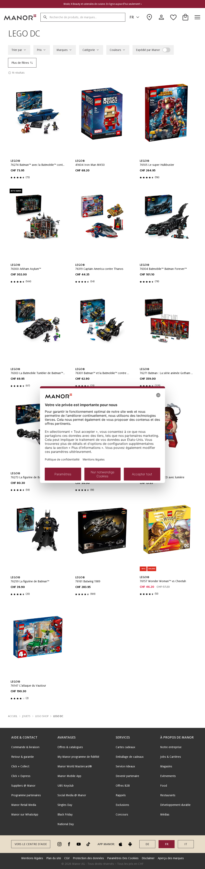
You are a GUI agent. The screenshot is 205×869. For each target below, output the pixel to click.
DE (147, 844)
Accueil (12, 716)
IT (185, 844)
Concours (122, 814)
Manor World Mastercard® (74, 766)
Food (163, 785)
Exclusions (122, 804)
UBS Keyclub (65, 785)
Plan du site (53, 858)
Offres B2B (123, 785)
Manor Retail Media (23, 804)
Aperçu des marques (171, 858)
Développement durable (175, 804)
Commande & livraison (25, 747)
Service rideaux (125, 766)
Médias (164, 814)
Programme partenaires (26, 795)
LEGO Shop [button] (41, 716)
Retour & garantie (22, 756)
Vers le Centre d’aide (31, 844)
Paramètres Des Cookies (123, 858)
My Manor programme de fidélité (78, 756)
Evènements (168, 776)
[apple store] (121, 844)
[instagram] (59, 844)
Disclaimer (148, 858)
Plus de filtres (20, 62)
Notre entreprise (171, 747)
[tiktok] (88, 844)
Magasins (166, 766)
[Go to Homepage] (20, 17)
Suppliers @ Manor (23, 785)
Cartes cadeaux (125, 747)
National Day (65, 824)
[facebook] (69, 844)
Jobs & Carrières (170, 756)
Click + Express (20, 776)
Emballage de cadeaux (130, 756)
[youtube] (79, 844)
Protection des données (88, 858)
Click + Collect (20, 766)
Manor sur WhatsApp (24, 814)
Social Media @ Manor (71, 795)
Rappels (121, 795)
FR (132, 17)
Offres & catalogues (70, 747)
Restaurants (167, 795)
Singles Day (64, 804)
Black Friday (64, 814)
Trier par (16, 50)
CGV (67, 858)
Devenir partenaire (127, 776)
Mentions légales (32, 858)
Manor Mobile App (69, 776)
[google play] (130, 844)
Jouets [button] (26, 716)
